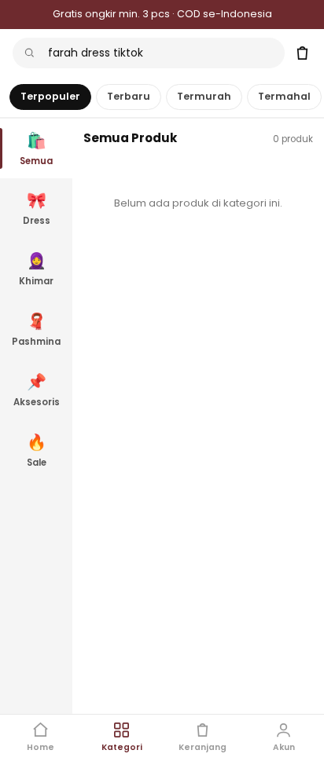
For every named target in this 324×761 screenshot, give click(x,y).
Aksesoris (36, 389)
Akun (284, 747)
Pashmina (36, 329)
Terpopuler (50, 96)
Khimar (36, 268)
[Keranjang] (302, 53)
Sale (36, 450)
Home (40, 747)
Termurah (204, 96)
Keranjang (202, 747)
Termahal (284, 96)
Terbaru (128, 96)
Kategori (121, 747)
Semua (36, 148)
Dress (36, 208)
